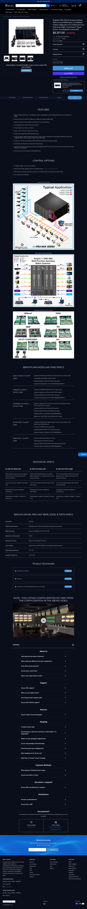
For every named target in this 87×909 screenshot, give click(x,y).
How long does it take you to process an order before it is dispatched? (38, 733)
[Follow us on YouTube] (44, 904)
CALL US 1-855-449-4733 (43, 1)
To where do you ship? (28, 727)
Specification (28, 97)
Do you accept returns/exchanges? (31, 714)
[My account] (75, 5)
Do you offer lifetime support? (30, 702)
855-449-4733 (8, 886)
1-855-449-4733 (65, 6)
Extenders (71, 872)
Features (12, 97)
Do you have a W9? (27, 804)
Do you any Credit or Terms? (29, 775)
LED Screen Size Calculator (75, 878)
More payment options (68, 77)
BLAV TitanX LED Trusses (21, 12)
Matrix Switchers (43, 9)
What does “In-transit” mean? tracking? (33, 758)
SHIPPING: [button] (16, 645)
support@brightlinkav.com (55, 827)
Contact (31, 872)
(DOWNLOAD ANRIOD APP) (50, 169)
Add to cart (68, 68)
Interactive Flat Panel (73, 876)
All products (9, 16)
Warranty (31, 876)
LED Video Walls (9, 9)
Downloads (43, 97)
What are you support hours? (30, 693)
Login (51, 866)
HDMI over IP (72, 866)
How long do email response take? (31, 697)
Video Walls (71, 870)
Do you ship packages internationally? (33, 743)
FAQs (30, 870)
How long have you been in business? (32, 656)
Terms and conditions (34, 874)
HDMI (70, 862)
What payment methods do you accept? (33, 770)
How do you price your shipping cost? (32, 748)
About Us (31, 862)
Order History (53, 864)
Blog (30, 868)
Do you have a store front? (29, 671)
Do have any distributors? (29, 799)
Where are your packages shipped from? (33, 738)
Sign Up (51, 868)
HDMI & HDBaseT (32, 9)
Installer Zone (32, 866)
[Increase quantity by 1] (61, 62)
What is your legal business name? (31, 676)
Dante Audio (8, 12)
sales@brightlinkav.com (55, 829)
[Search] (48, 5)
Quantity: (55, 59)
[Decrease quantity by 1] (54, 62)
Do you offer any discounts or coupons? (33, 787)
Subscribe (52, 849)
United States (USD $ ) (7, 901)
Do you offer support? (27, 688)
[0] (79, 6)
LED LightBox (67, 9)
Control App (71, 874)
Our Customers (33, 864)
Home (4, 16)
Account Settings (54, 862)
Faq (74, 97)
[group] (43, 645)
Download (68, 571)
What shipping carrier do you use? (31, 753)
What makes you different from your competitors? (36, 661)
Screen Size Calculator (57, 9)
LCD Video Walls (20, 9)
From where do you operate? (30, 666)
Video (59, 97)
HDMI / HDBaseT (73, 864)
